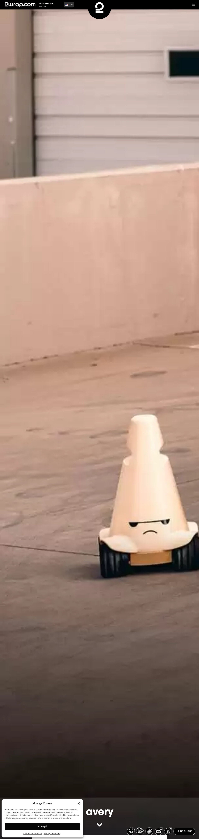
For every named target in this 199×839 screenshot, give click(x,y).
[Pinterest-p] (145, 5)
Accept (42, 827)
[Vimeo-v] (154, 5)
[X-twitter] (131, 5)
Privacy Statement (52, 833)
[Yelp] (149, 5)
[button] (78, 803)
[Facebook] (127, 5)
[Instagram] (136, 5)
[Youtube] (140, 5)
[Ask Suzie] (184, 831)
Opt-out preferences (32, 833)
